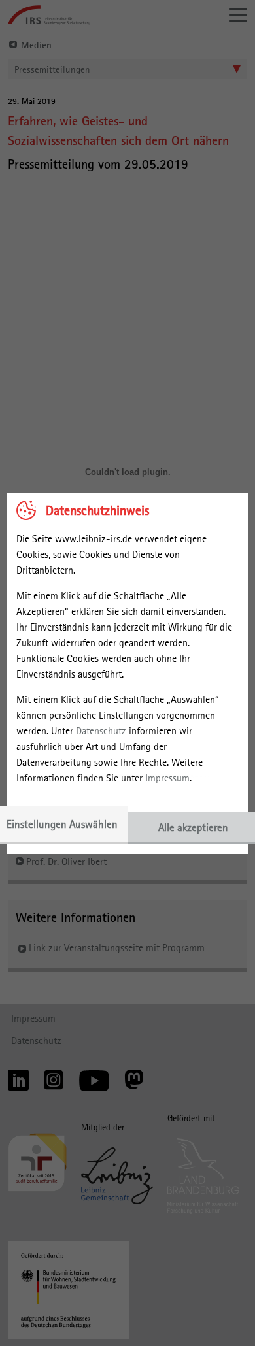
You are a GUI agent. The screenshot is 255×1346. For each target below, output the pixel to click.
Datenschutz (101, 731)
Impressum (167, 778)
